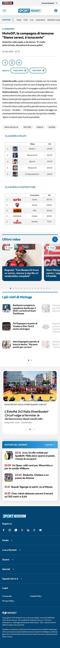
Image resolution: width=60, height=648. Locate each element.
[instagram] (9, 530)
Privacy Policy (8, 601)
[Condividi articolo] (5, 62)
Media (5, 540)
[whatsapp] (16, 530)
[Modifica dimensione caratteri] (19, 62)
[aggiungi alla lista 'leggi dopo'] (12, 62)
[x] (22, 530)
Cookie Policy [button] (35, 596)
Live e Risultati (9, 550)
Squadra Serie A (10, 578)
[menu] (4, 11)
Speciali (6, 569)
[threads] (34, 530)
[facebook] (3, 530)
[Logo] (30, 10)
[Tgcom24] (7, 3)
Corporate (6, 596)
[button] (30, 10)
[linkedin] (28, 530)
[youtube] (40, 530)
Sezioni (5, 559)
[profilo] (56, 11)
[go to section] (55, 239)
